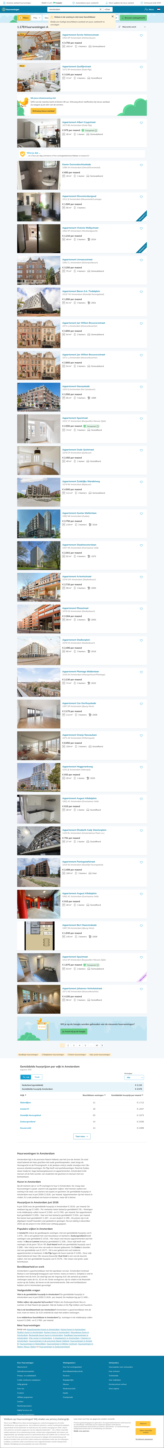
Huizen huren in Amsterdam (73, 1329)
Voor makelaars (115, 1380)
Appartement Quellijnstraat (76, 66)
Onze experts (114, 1388)
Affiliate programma (25, 1397)
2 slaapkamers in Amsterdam (66, 1338)
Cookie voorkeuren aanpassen (28, 1380)
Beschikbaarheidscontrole (73, 1371)
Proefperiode (68, 1397)
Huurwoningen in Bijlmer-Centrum (62, 1344)
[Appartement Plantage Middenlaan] (38, 682)
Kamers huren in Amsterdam (57, 1332)
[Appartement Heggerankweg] (38, 777)
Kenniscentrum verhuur (118, 1384)
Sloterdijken (25, 1102)
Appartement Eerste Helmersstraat (80, 34)
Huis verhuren (114, 1371)
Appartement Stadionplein (76, 639)
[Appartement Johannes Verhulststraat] (38, 999)
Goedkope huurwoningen (28, 1055)
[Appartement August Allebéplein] (38, 809)
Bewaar (135, 18)
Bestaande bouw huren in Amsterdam (46, 1335)
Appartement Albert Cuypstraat (79, 122)
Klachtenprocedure (24, 1406)
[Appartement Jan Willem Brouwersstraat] (38, 333)
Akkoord (143, 1424)
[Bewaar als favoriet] (141, 35)
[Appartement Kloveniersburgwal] (38, 207)
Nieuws (66, 1384)
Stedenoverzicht (69, 1388)
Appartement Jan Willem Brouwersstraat (83, 322)
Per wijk (26, 1077)
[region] (82, 1431)
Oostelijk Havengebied (30, 1115)
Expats (65, 1393)
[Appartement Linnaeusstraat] (38, 270)
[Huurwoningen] (10, 9)
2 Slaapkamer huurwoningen (53, 1055)
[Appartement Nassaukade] (38, 397)
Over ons (20, 1388)
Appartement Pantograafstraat (78, 861)
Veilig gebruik (22, 1384)
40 (97, 1045)
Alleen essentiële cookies (146, 1431)
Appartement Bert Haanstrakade (79, 925)
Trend (37, 1077)
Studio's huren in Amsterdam (30, 1332)
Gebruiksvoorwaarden (25, 1371)
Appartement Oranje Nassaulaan (79, 734)
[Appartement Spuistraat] (38, 428)
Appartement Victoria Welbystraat (80, 227)
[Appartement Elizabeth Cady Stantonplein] (38, 840)
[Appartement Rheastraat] (38, 619)
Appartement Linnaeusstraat (77, 259)
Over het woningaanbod (72, 1367)
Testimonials (113, 1376)
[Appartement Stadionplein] (38, 650)
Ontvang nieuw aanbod (43, 111)
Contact (20, 1401)
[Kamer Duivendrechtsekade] (38, 175)
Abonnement (22, 1367)
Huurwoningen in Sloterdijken (33, 1344)
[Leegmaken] (100, 9)
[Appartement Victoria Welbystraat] (38, 238)
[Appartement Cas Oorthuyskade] (38, 714)
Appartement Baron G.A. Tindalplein (81, 291)
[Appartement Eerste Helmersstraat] (38, 45)
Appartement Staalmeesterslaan (79, 544)
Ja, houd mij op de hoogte (73, 1031)
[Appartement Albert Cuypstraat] (38, 133)
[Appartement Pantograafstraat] (38, 872)
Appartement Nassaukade (76, 386)
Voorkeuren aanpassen (144, 1439)
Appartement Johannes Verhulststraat (82, 988)
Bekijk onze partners (81, 1431)
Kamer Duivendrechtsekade (76, 164)
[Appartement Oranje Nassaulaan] (38, 745)
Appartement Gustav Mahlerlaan (79, 513)
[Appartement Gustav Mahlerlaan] (38, 523)
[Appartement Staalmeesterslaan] (38, 555)
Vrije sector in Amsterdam (40, 1338)
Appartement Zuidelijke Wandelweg (81, 481)
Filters (25, 18)
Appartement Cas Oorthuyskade (79, 703)
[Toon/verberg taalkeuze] (158, 9)
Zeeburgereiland (27, 1121)
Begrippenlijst (68, 1380)
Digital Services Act (24, 1410)
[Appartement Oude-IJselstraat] (38, 460)
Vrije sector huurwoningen (100, 1055)
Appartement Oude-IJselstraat (78, 449)
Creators (20, 1393)
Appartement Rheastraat (75, 608)
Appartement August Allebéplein (79, 798)
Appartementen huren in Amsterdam (43, 1329)
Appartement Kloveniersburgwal (79, 196)
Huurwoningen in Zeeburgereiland (54, 1346)
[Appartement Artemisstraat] (38, 587)
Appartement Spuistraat (75, 418)
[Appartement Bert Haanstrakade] (38, 935)
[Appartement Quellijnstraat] (38, 77)
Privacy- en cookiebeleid (26, 1376)
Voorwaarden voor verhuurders (121, 1367)
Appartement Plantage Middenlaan (80, 671)
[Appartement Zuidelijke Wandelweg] (38, 492)
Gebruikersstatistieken (25, 1414)
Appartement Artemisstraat (76, 576)
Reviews (66, 1376)
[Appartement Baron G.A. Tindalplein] (38, 302)
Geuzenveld (25, 1128)
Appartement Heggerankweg (77, 766)
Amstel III (24, 1109)
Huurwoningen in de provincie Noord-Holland (49, 1341)
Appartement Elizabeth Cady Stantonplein (84, 830)
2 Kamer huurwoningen (77, 1055)
